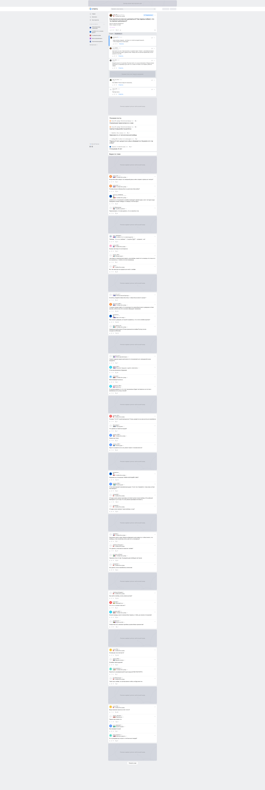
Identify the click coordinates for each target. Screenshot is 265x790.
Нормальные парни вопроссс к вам (121, 123)
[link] (132, 179)
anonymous (113, 146)
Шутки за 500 (119, 622)
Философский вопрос (121, 357)
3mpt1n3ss (113, 132)
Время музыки (120, 726)
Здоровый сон (119, 603)
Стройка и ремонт (120, 208)
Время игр (118, 387)
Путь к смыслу (120, 132)
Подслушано (119, 426)
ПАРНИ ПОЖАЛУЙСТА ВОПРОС (120, 129)
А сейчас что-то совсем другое (124, 138)
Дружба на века (119, 660)
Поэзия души (118, 445)
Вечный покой (119, 256)
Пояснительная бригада (126, 120)
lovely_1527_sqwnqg (115, 120)
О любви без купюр (120, 16)
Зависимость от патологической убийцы (123, 135)
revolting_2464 (114, 138)
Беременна (119, 717)
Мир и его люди (120, 317)
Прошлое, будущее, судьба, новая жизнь (127, 368)
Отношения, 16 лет (116, 149)
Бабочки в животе (120, 736)
